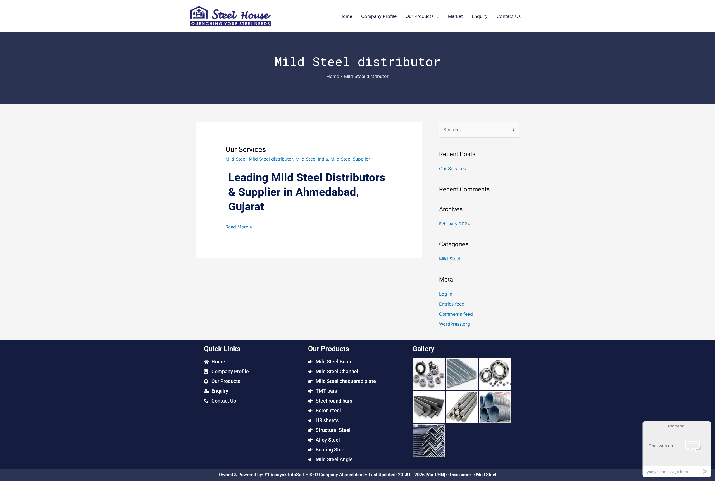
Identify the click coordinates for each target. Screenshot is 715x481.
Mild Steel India (311, 159)
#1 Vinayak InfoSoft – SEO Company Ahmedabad (314, 474)
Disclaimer (460, 474)
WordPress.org (454, 324)
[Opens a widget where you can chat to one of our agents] (676, 449)
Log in (445, 294)
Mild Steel (235, 159)
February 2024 (454, 224)
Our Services (245, 149)
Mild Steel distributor (271, 159)
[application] (436, 16)
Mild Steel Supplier (350, 159)
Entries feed (451, 304)
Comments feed (456, 314)
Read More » (238, 226)
